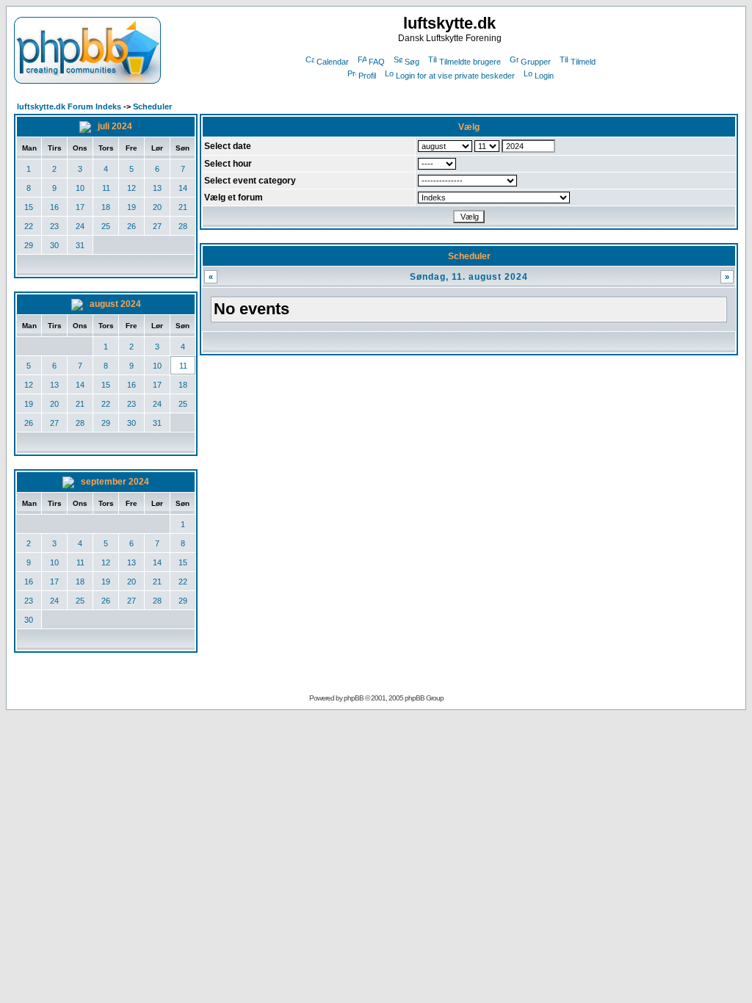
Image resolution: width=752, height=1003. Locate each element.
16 (54, 207)
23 (54, 226)
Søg (412, 61)
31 (80, 245)
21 (182, 207)
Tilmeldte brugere (470, 61)
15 (28, 207)
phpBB (354, 698)
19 (131, 207)
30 (54, 245)
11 (106, 188)
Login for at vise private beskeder (455, 75)
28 (182, 226)
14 (182, 188)
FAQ (377, 61)
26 (131, 226)
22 (28, 226)
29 (28, 245)
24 (80, 226)
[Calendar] (86, 126)
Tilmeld (583, 61)
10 (80, 188)
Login (544, 75)
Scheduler (152, 106)
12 (131, 188)
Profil (367, 75)
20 (157, 207)
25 (105, 226)
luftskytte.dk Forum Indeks (69, 106)
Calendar (333, 61)
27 (157, 226)
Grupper (536, 61)
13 (157, 188)
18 (105, 207)
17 (80, 207)
